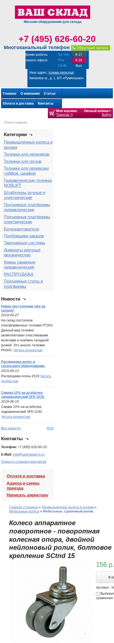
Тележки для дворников (26, 154)
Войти (107, 115)
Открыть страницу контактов (23, 462)
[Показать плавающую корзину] (52, 113)
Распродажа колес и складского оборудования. (23, 364)
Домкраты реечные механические (22, 252)
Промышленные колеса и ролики (68, 507)
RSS (50, 428)
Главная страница (23, 507)
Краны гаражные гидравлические (19, 264)
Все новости (10, 428)
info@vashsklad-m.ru (29, 454)
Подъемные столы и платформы (23, 283)
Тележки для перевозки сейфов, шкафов (26, 171)
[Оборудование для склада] (52, 12)
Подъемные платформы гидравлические (27, 207)
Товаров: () (64, 115)
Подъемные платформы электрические (27, 219)
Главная (9, 93)
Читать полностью (27, 350)
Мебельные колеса (24, 511)
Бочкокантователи (21, 229)
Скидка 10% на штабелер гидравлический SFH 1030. (23, 395)
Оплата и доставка (18, 103)
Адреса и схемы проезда (23, 485)
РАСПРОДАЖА (18, 274)
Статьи (49, 93)
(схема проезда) (61, 73)
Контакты (45, 103)
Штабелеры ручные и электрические (24, 195)
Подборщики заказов (24, 235)
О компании (30, 93)
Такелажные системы (24, 242)
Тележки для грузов (23, 161)
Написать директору (27, 495)
